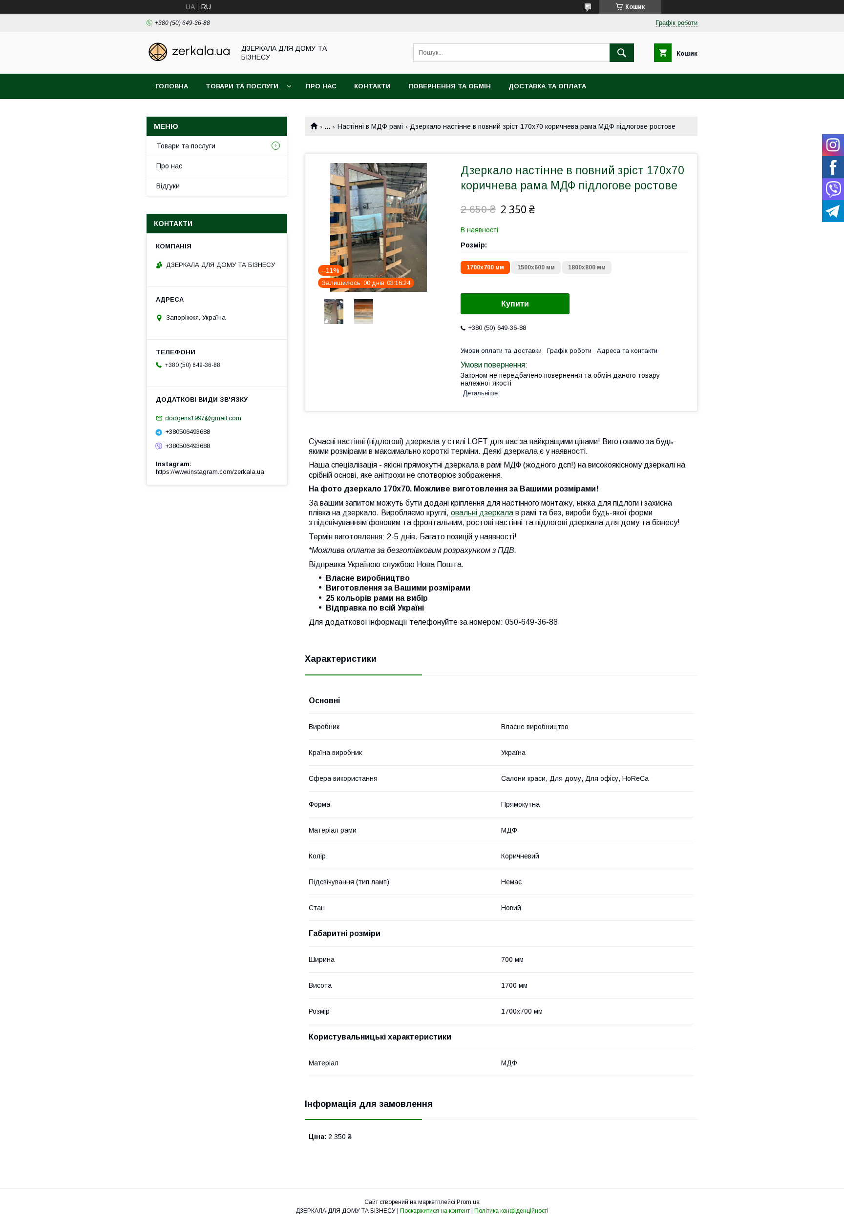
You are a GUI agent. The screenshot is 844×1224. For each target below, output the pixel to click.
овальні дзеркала (482, 513)
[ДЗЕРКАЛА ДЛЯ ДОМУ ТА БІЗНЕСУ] (188, 61)
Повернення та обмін (449, 86)
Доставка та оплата (547, 86)
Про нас (321, 86)
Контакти (372, 86)
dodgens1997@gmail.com (203, 418)
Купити (515, 304)
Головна (171, 86)
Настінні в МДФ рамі (370, 126)
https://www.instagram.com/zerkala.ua (210, 471)
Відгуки (168, 186)
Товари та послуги (242, 86)
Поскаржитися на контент (435, 1210)
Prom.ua (468, 1202)
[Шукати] (622, 52)
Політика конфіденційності (511, 1210)
